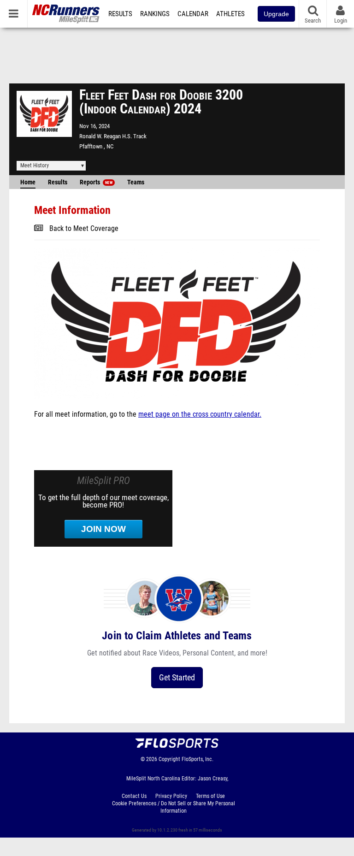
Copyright (169, 759)
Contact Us (134, 796)
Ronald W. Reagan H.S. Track (113, 136)
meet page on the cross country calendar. (199, 414)
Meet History (34, 165)
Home (27, 182)
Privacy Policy (171, 796)
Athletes (230, 14)
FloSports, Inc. (197, 759)
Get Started (177, 677)
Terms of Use (210, 796)
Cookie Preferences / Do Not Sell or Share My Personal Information (173, 807)
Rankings (155, 14)
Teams (135, 182)
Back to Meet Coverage (83, 228)
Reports (96, 182)
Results (120, 14)
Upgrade (276, 14)
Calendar (192, 14)
